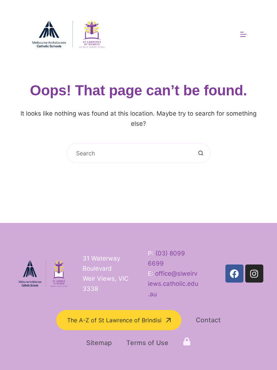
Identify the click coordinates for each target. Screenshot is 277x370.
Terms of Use (147, 343)
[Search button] (201, 153)
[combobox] (129, 153)
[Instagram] (254, 273)
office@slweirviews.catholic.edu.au (173, 283)
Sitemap (99, 343)
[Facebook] (234, 273)
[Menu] (243, 34)
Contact (208, 320)
